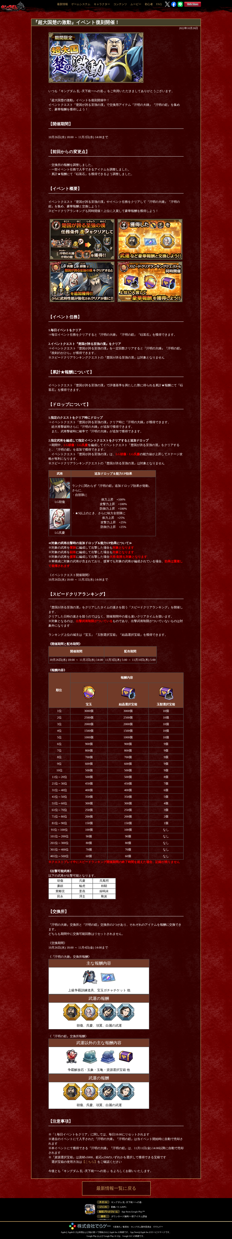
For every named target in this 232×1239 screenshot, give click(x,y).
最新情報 (62, 4)
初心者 (149, 4)
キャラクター (102, 4)
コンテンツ (120, 4)
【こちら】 (89, 1162)
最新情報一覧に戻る (116, 1188)
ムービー (135, 4)
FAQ (159, 4)
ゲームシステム (80, 4)
